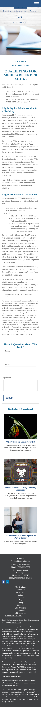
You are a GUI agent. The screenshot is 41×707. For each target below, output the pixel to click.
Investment (20, 592)
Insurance (20, 598)
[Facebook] (21, 17)
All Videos (20, 610)
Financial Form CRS (13, 616)
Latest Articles (20, 608)
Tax (20, 600)
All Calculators (20, 613)
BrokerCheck (15, 623)
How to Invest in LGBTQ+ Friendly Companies (20, 488)
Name (7, 351)
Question (7, 378)
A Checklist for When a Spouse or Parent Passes (20, 536)
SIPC (18, 685)
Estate (20, 595)
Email (7, 364)
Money (20, 603)
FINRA (11, 685)
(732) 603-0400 (22, 22)
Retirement (20, 590)
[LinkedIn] (18, 17)
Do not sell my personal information (23, 672)
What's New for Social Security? (20, 441)
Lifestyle (20, 605)
